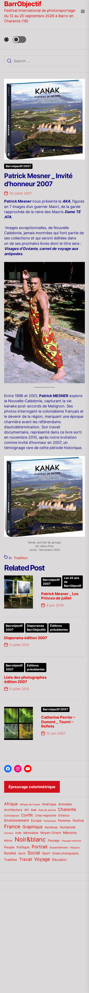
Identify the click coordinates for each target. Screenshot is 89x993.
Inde (18, 833)
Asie (33, 810)
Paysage (54, 840)
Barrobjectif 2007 (18, 166)
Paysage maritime (71, 840)
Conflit (27, 815)
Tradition (21, 558)
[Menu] (83, 11)
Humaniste (68, 827)
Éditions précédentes (59, 627)
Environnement (16, 820)
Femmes (64, 820)
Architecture (13, 810)
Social (34, 852)
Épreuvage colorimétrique (31, 787)
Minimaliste (30, 833)
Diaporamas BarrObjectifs (36, 627)
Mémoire (70, 833)
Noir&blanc (30, 839)
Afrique (11, 803)
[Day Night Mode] (15, 39)
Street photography (65, 853)
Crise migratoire (45, 815)
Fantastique (50, 821)
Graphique (32, 826)
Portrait (40, 846)
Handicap (51, 827)
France (12, 827)
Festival (78, 820)
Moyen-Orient (50, 833)
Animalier (65, 804)
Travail (25, 859)
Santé (21, 853)
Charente (67, 809)
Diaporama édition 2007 (25, 638)
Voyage (42, 859)
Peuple (9, 847)
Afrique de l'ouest (30, 804)
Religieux (75, 847)
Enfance (63, 815)
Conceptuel (11, 815)
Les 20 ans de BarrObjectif (72, 581)
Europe (36, 820)
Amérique (49, 804)
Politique (23, 847)
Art (26, 810)
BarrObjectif (22, 4)
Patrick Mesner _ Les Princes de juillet (59, 596)
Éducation (59, 860)
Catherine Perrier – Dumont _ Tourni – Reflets (58, 721)
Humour (8, 833)
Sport (46, 853)
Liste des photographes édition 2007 (25, 679)
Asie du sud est (47, 810)
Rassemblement (59, 847)
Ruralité (10, 853)
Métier (8, 840)
